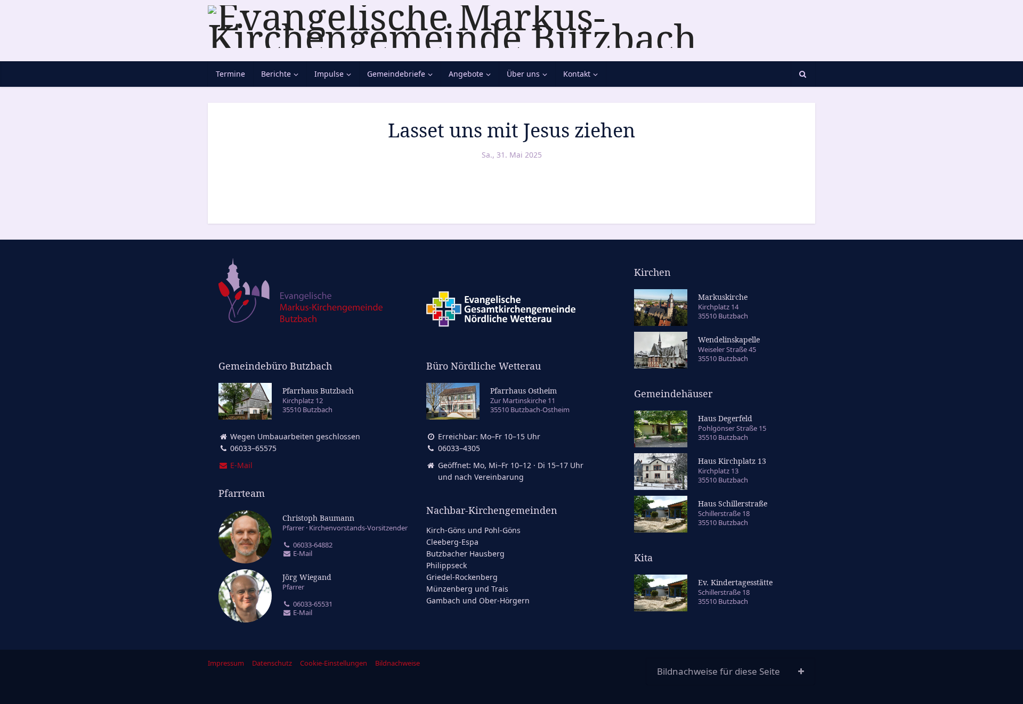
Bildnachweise (397, 663)
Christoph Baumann (318, 518)
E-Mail (301, 553)
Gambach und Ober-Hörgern (478, 600)
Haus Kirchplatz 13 (732, 461)
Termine (230, 74)
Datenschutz (272, 663)
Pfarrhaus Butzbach (318, 391)
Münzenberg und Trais (467, 589)
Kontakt (576, 74)
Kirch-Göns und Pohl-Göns (473, 530)
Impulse (329, 74)
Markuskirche (723, 297)
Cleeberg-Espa (452, 542)
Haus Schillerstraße (732, 503)
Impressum (226, 663)
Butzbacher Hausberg (465, 554)
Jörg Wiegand (306, 577)
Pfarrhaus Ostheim (523, 391)
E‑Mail (240, 465)
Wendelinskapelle (729, 339)
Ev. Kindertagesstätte (735, 582)
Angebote (466, 74)
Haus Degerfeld (725, 418)
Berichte (276, 74)
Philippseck (446, 565)
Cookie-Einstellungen (333, 663)
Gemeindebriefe (396, 74)
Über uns (523, 74)
